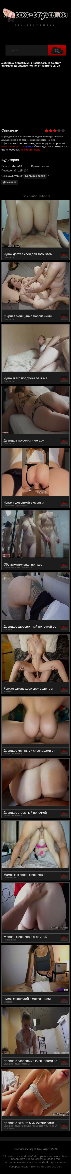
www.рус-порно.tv (12, 146)
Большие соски (35, 176)
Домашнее (9, 182)
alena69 (17, 166)
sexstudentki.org (23, 1149)
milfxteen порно (30, 149)
